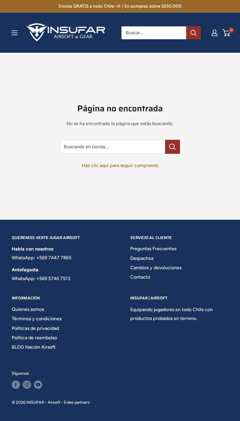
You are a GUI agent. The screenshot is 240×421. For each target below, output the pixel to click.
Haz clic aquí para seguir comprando (120, 165)
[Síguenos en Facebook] (16, 385)
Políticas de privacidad (35, 328)
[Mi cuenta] (214, 33)
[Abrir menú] (15, 32)
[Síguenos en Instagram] (27, 385)
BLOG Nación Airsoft (34, 347)
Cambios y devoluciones (155, 267)
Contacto (140, 277)
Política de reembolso (34, 337)
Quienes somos (28, 309)
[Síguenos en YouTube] (38, 385)
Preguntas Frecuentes (153, 248)
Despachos (141, 258)
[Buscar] (193, 32)
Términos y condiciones (36, 318)
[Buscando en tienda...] (172, 147)
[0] (226, 32)
